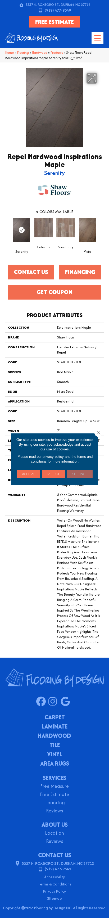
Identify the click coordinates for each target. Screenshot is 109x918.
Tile (54, 745)
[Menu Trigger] (97, 38)
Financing (54, 803)
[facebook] (42, 702)
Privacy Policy (54, 891)
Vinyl (54, 754)
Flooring (23, 52)
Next (101, 229)
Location (54, 833)
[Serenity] (22, 230)
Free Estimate (54, 795)
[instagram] (54, 702)
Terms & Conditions (54, 884)
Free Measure (54, 787)
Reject (53, 474)
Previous (8, 229)
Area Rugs (54, 764)
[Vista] (87, 230)
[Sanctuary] (65, 228)
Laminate (54, 727)
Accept (28, 474)
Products (57, 52)
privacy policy (53, 456)
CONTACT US (54, 855)
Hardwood (39, 52)
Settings (79, 474)
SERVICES (54, 778)
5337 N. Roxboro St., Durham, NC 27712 (58, 4)
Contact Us (31, 272)
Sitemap (54, 898)
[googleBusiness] (66, 702)
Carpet (54, 717)
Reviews (54, 811)
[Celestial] (43, 228)
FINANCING (80, 272)
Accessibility (54, 877)
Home (9, 52)
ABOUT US (55, 824)
